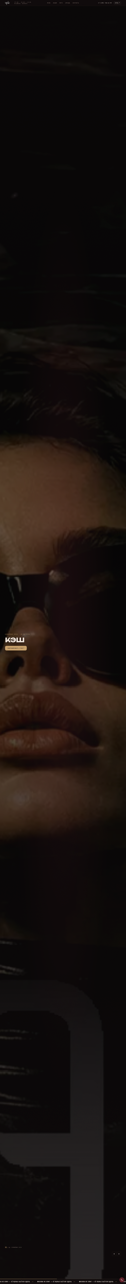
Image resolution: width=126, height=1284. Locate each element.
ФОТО (61, 3)
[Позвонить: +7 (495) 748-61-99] (121, 1279)
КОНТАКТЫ (76, 3)
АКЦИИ (55, 3)
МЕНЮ (48, 3)
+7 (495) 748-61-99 (105, 3)
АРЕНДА (67, 3)
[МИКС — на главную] (7, 3)
